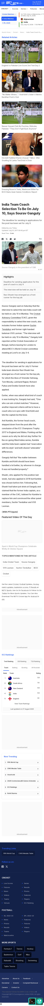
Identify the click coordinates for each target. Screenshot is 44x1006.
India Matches (9, 19)
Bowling (24, 668)
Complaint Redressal (30, 983)
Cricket (4, 9)
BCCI (36, 568)
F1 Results (33, 587)
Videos (6, 895)
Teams (6, 899)
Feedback (26, 978)
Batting (14, 668)
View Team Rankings (22, 704)
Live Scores (8, 883)
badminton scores (21, 587)
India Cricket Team (11, 562)
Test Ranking (8, 661)
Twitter (4, 593)
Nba (28, 955)
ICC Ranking (28, 903)
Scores (15, 9)
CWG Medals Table (14, 768)
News (22, 32)
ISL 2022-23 (8, 916)
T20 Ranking (35, 661)
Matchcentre (9, 935)
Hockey (30, 949)
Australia (16, 678)
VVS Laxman (8, 568)
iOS (3, 599)
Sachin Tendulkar (23, 568)
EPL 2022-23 (29, 916)
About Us (16, 978)
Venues (7, 903)
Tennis (19, 949)
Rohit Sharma (12, 793)
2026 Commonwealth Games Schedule (21, 781)
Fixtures (33, 9)
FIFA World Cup (12, 762)
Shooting (19, 960)
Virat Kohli (11, 775)
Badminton (8, 955)
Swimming (32, 960)
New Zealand (18, 688)
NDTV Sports (7, 590)
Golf (19, 955)
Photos (26, 891)
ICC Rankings (12, 787)
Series (24, 9)
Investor (16, 983)
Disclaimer (6, 983)
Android (34, 596)
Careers (5, 987)
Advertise (5, 978)
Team (6, 668)
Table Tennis (9, 966)
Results (27, 887)
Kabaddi (7, 960)
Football (23, 584)
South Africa (17, 683)
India (15, 693)
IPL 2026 (7, 23)
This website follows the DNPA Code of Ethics (18, 992)
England (16, 699)
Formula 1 (8, 949)
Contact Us (15, 987)
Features (27, 895)
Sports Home (6, 32)
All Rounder (36, 668)
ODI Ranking (21, 661)
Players (27, 899)
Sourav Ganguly (28, 562)
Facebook (25, 590)
